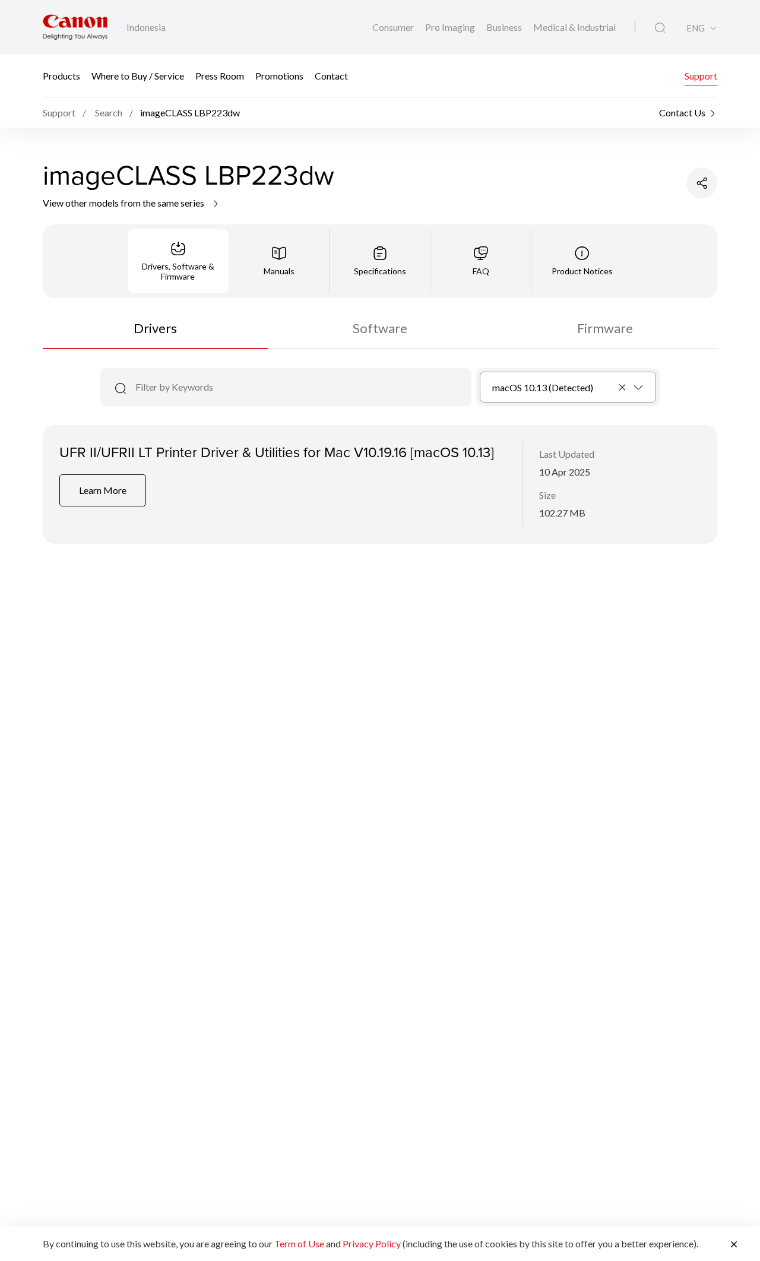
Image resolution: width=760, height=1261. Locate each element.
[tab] (178, 261)
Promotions (279, 75)
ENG (695, 28)
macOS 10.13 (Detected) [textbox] (542, 387)
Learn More (102, 490)
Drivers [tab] (155, 328)
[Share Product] (701, 182)
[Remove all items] (623, 387)
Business (505, 27)
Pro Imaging (451, 27)
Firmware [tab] (605, 328)
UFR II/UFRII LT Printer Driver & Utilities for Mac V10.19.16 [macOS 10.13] (276, 452)
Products (61, 75)
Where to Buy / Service (137, 75)
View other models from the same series (124, 202)
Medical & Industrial (574, 27)
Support (701, 75)
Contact (331, 75)
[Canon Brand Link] (75, 27)
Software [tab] (380, 328)
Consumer (394, 27)
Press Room (219, 75)
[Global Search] (660, 28)
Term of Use (299, 1243)
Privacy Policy (372, 1243)
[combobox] (568, 387)
